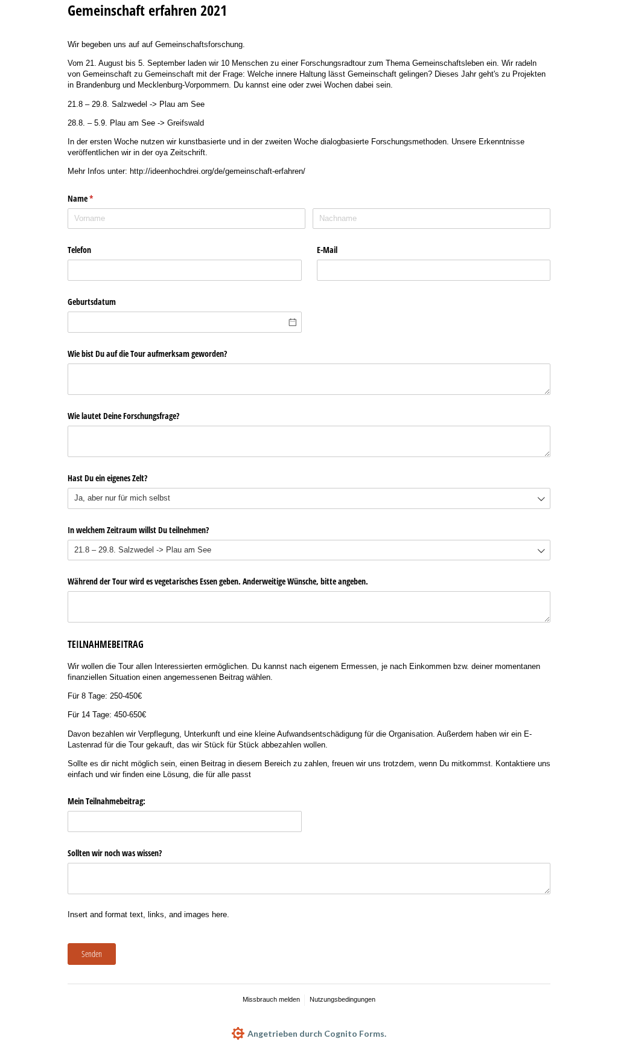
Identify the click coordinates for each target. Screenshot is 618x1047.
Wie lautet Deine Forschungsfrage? (123, 415)
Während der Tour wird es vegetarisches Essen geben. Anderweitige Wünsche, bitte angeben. (218, 581)
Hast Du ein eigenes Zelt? (107, 478)
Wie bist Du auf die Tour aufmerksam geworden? (147, 353)
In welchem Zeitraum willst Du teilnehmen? (138, 530)
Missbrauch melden (271, 999)
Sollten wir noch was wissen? (115, 853)
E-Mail (327, 249)
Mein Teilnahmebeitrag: (106, 801)
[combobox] (309, 498)
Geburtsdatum (92, 301)
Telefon (79, 249)
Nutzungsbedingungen (342, 999)
